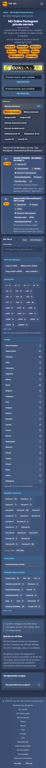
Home (5, 12)
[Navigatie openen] (41, 3)
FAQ (23, 738)
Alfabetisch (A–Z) (12, 134)
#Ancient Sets (20, 181)
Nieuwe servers (16, 56)
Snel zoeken (7, 244)
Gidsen (35, 51)
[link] (23, 174)
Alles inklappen (36, 240)
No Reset (11, 51)
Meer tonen (7, 329)
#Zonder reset (20, 217)
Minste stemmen (31, 112)
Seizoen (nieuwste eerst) (15, 123)
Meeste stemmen (12, 112)
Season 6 (10, 47)
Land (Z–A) (22, 139)
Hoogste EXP (10, 117)
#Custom (37, 177)
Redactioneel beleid (23, 746)
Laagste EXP (25, 117)
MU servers (23, 709)
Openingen (32, 56)
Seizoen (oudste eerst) (14, 128)
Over (23, 730)
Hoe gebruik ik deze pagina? (17, 685)
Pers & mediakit (23, 750)
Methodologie (23, 742)
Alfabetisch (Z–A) (31, 134)
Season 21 (35, 47)
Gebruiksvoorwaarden (23, 758)
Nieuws (23, 726)
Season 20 (22, 47)
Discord (29, 763)
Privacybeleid (23, 754)
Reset (25, 240)
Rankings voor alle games (23, 705)
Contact (23, 734)
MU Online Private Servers (21, 12)
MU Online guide (23, 713)
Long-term (23, 51)
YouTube (17, 763)
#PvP (31, 217)
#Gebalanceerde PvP (23, 222)
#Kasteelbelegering (22, 177)
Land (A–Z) (9, 139)
